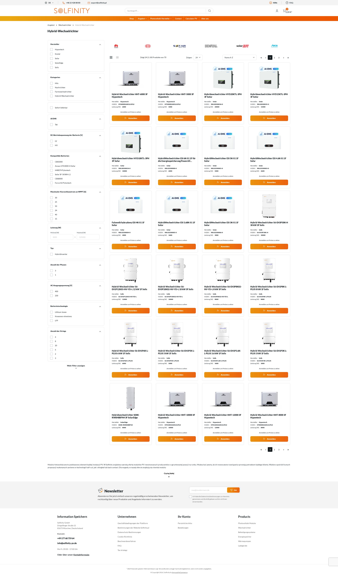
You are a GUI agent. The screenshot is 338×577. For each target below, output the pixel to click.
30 (56, 198)
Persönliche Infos (185, 523)
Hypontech (59, 49)
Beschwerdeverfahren (127, 541)
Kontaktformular (81, 554)
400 (56, 291)
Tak (56, 124)
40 (56, 214)
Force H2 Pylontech (63, 183)
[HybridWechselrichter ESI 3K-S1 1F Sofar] (223, 206)
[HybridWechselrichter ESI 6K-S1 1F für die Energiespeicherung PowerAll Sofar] (177, 142)
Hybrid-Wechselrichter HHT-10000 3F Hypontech (176, 416)
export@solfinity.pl (99, 3)
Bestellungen (183, 528)
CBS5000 (59, 162)
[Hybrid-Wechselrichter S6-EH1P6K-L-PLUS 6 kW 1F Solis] (131, 334)
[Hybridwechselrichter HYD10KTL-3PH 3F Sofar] (131, 142)
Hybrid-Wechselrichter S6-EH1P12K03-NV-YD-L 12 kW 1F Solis (129, 287)
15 (56, 219)
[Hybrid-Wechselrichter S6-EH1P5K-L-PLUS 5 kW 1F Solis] (177, 334)
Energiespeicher (244, 537)
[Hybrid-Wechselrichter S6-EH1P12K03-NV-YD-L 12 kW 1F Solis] (131, 270)
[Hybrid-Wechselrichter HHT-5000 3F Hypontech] (177, 78)
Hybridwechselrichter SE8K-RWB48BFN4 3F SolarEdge (125, 416)
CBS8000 (59, 179)
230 (56, 295)
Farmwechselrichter (63, 92)
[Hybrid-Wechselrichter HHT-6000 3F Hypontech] (131, 78)
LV (56, 141)
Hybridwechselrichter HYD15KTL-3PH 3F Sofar (269, 95)
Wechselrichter (244, 528)
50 (56, 206)
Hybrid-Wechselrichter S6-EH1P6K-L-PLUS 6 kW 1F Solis (130, 352)
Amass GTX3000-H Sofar (65, 166)
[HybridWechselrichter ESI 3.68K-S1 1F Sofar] (177, 206)
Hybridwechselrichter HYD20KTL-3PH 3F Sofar (223, 95)
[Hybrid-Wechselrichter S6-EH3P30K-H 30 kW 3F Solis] (269, 206)
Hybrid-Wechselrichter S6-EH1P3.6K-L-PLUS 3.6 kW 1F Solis (222, 352)
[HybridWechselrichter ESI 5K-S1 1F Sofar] (223, 142)
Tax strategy (122, 550)
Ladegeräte (242, 546)
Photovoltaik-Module (247, 523)
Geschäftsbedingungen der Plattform (133, 523)
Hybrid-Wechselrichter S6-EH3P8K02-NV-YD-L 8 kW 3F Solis (223, 287)
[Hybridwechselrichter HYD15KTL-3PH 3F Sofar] (269, 78)
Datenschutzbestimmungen (210, 496)
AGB (207, 499)
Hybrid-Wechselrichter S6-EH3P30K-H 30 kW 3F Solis (269, 223)
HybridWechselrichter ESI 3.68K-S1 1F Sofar (176, 223)
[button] (169, 475)
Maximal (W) (81, 233)
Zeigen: (189, 57)
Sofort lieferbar (61, 108)
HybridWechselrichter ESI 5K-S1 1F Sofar (221, 159)
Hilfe (275, 3)
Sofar (57, 58)
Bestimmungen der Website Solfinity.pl (133, 528)
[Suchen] (209, 10)
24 (56, 210)
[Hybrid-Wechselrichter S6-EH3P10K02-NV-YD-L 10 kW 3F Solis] (177, 270)
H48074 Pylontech (62, 170)
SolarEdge (59, 63)
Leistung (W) (55, 227)
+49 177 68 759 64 (65, 538)
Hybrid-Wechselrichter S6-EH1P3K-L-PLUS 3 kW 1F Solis (268, 352)
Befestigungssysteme (246, 532)
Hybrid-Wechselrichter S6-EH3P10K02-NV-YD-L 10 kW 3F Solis (175, 287)
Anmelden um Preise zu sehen (130, 112)
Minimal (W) (54, 233)
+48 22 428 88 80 (73, 3)
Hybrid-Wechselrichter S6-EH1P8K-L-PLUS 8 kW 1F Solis (268, 287)
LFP (56, 320)
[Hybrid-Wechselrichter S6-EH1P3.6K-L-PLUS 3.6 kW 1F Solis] (223, 334)
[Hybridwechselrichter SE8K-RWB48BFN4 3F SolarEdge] (131, 398)
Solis (57, 67)
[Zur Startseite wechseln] (74, 10)
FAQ (291, 3)
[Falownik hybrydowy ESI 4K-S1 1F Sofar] (131, 206)
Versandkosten (164, 569)
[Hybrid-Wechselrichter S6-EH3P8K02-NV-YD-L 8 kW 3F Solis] (223, 270)
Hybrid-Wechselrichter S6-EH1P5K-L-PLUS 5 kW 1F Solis (176, 352)
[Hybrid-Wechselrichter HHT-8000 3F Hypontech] (269, 398)
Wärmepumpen (244, 541)
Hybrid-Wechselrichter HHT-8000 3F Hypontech (268, 416)
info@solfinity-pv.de (67, 543)
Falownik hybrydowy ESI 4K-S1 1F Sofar (128, 223)
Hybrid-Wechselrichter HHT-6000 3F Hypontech (130, 95)
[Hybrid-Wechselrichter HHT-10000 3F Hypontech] (177, 398)
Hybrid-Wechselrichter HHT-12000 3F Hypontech (222, 416)
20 (56, 345)
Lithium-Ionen (61, 312)
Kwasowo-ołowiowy (63, 316)
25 (56, 202)
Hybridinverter (61, 254)
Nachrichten (60, 87)
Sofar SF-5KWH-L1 (63, 174)
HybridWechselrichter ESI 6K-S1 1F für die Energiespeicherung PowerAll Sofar (177, 159)
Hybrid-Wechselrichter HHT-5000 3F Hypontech (176, 95)
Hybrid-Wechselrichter (64, 96)
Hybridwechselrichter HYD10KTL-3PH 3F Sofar (130, 159)
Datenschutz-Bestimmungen (129, 532)
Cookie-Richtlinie (125, 537)
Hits (56, 83)
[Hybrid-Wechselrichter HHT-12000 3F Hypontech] (223, 398)
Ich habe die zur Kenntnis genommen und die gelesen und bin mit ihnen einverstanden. (211, 499)
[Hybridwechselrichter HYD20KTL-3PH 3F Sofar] (223, 78)
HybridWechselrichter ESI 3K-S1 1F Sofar (221, 223)
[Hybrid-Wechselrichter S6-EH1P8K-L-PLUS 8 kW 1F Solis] (269, 270)
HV (56, 145)
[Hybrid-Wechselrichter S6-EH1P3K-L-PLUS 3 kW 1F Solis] (269, 334)
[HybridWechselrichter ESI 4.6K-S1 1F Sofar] (269, 142)
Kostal (57, 54)
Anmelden (132, 118)
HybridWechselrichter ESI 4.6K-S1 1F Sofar (268, 159)
